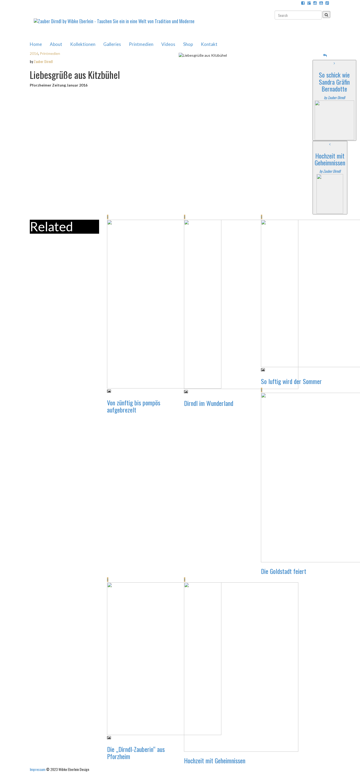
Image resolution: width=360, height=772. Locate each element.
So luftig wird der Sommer (291, 381)
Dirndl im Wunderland (208, 403)
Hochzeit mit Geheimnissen (214, 760)
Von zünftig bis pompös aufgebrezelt (133, 406)
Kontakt (209, 44)
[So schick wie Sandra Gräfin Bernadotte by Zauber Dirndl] (334, 119)
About (56, 44)
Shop (188, 44)
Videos (168, 44)
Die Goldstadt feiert (283, 571)
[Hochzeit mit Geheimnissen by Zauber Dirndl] (330, 193)
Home (36, 44)
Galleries (112, 44)
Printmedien (141, 44)
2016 (34, 53)
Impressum (37, 769)
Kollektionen (82, 44)
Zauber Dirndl (43, 61)
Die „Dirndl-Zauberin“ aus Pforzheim (136, 752)
